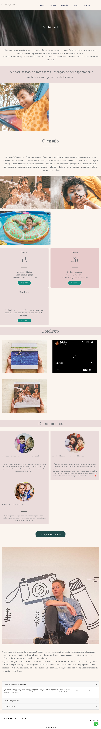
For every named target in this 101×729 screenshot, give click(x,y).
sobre (76, 5)
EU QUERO (24, 283)
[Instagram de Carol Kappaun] (93, 721)
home (42, 5)
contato (87, 5)
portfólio (65, 5)
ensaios (53, 5)
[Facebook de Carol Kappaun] (90, 721)
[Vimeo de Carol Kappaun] (97, 721)
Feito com (50, 727)
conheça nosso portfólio (50, 534)
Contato (24, 718)
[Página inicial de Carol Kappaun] (14, 5)
